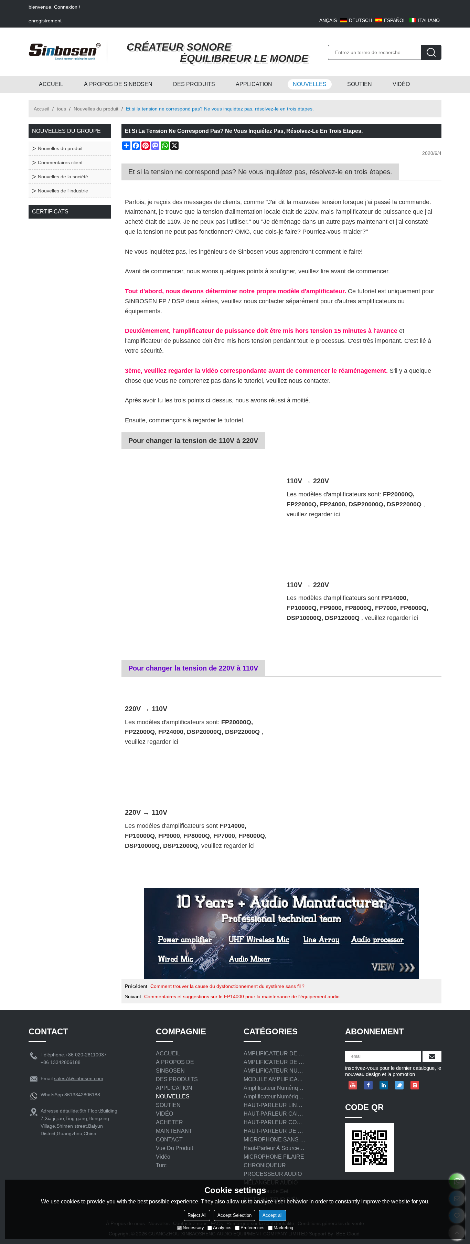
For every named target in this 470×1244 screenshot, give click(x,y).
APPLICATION (254, 84)
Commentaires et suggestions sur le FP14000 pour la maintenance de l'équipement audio (242, 996)
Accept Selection (234, 1215)
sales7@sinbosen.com (78, 1078)
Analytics (222, 1227)
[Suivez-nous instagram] (414, 1085)
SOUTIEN (359, 84)
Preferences (253, 1227)
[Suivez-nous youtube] (353, 1085)
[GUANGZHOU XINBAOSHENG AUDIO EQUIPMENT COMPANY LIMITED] (65, 52)
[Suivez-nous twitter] (399, 1085)
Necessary (193, 1227)
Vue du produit (174, 1148)
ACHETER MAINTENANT (174, 1126)
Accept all (272, 1215)
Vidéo (163, 1157)
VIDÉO (401, 84)
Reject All (197, 1215)
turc (161, 1165)
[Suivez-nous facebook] (368, 1085)
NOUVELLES (310, 84)
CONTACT (169, 1139)
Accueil (41, 109)
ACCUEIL (51, 84)
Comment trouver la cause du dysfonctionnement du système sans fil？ (228, 986)
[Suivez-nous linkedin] (384, 1085)
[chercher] (431, 52)
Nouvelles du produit (96, 109)
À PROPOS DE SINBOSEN (118, 84)
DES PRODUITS (194, 84)
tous (61, 109)
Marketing (283, 1227)
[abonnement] (432, 1056)
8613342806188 (82, 1094)
